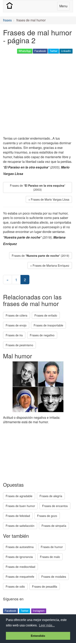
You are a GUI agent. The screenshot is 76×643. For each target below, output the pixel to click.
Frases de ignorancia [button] (19, 557)
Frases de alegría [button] (51, 496)
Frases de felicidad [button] (18, 516)
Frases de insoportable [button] (48, 325)
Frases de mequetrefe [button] (20, 577)
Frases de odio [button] (15, 586)
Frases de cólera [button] (16, 315)
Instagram (39, 610)
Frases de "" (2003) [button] (37, 187)
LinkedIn (66, 51)
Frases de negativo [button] (42, 335)
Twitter (53, 51)
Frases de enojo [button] (16, 325)
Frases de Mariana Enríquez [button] (51, 265)
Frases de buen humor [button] (20, 506)
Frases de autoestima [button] (20, 547)
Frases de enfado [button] (45, 315)
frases (7, 20)
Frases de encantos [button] (55, 506)
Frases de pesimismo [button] (19, 345)
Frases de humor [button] (52, 547)
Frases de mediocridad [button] (20, 567)
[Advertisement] (38, 95)
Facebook (40, 51)
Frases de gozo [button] (47, 516)
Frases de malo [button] (50, 557)
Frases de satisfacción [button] (20, 526)
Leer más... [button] (47, 625)
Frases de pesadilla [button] (44, 586)
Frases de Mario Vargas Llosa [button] (50, 199)
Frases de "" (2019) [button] (40, 256)
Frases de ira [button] (14, 335)
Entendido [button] (38, 635)
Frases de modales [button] (53, 577)
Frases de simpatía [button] (54, 526)
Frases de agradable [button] (19, 496)
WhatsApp (25, 51)
